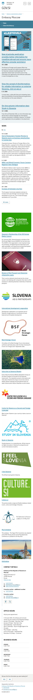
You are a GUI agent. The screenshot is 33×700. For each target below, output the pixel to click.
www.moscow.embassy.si (12, 586)
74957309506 (9, 591)
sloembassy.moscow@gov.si (13, 585)
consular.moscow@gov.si (12, 597)
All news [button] (5, 202)
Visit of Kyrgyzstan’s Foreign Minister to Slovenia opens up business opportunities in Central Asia (16, 138)
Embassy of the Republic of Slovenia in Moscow (13, 686)
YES (4, 679)
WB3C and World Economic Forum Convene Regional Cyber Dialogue (16, 163)
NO (10, 679)
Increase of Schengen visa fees (12, 189)
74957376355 (9, 583)
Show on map (7, 580)
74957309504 (9, 596)
